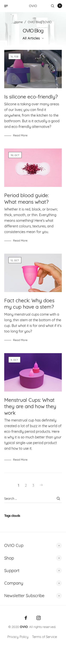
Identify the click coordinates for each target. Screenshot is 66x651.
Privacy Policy (18, 637)
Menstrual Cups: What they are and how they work (30, 406)
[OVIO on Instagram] (38, 618)
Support (11, 570)
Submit (58, 498)
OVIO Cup (13, 545)
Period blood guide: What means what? (26, 198)
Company (13, 583)
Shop (9, 558)
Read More (20, 135)
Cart (59, 5)
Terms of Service (44, 637)
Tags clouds (12, 516)
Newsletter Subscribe (24, 595)
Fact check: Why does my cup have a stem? (29, 303)
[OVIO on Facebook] (26, 618)
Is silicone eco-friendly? (31, 97)
